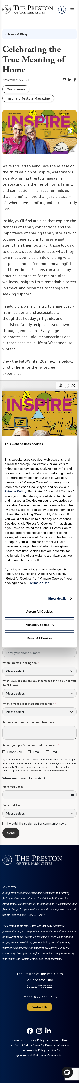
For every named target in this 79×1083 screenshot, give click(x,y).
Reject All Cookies (39, 638)
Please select (15, 671)
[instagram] (39, 1030)
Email (37, 752)
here (20, 367)
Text (54, 752)
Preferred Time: (12, 805)
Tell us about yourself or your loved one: (29, 722)
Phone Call (14, 752)
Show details (57, 598)
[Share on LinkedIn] (70, 79)
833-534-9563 (45, 996)
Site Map (56, 1050)
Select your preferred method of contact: (30, 745)
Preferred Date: (12, 786)
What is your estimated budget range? (29, 703)
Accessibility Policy (34, 1050)
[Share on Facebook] (75, 79)
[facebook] (30, 1030)
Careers (17, 1040)
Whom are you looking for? (20, 663)
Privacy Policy (59, 770)
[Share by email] (64, 79)
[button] (67, 1072)
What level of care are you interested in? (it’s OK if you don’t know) (39, 683)
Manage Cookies (37, 624)
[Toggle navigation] (72, 10)
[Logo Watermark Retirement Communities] (27, 9)
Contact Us (39, 1007)
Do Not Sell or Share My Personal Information (42, 1045)
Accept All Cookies (39, 611)
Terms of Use (38, 770)
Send (11, 833)
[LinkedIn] (48, 1030)
